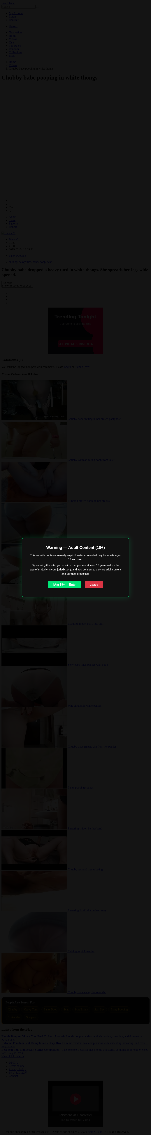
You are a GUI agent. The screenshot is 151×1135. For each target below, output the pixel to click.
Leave (94, 584)
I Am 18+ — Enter (65, 584)
